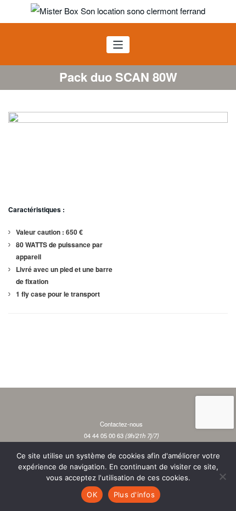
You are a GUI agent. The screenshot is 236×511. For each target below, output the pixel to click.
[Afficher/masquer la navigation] (118, 44)
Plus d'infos (134, 494)
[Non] (222, 476)
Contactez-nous (121, 423)
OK (92, 494)
